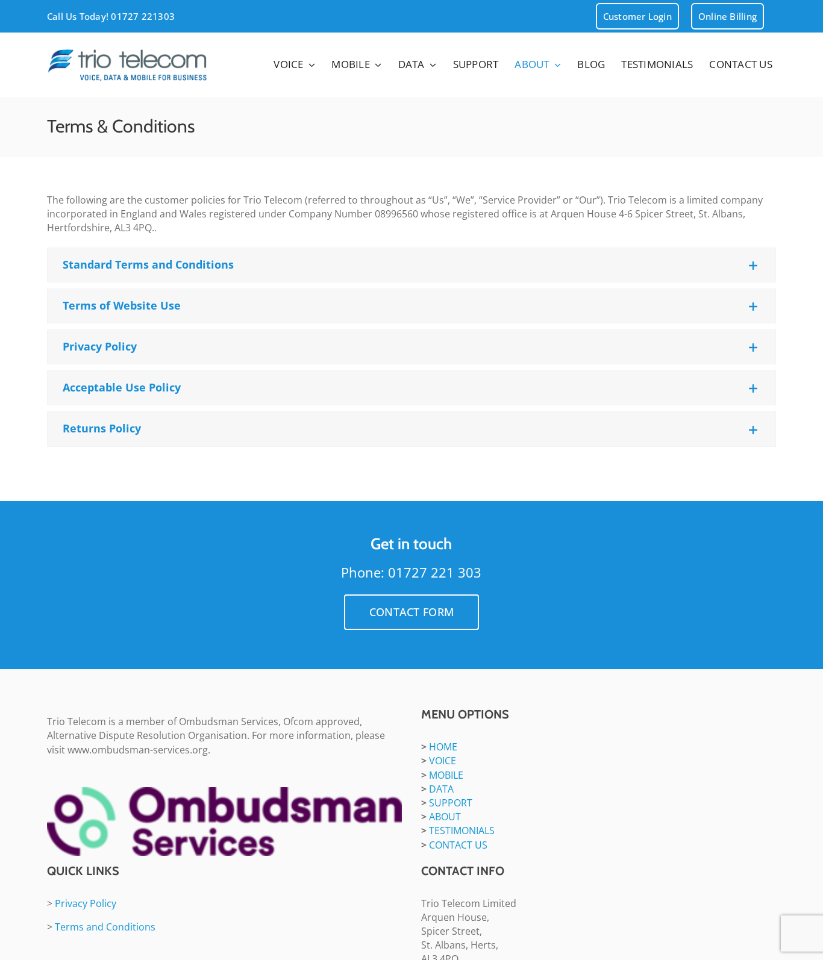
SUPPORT (450, 802)
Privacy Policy (85, 903)
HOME (443, 746)
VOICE (442, 760)
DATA (441, 789)
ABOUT (445, 816)
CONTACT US (458, 845)
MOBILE (446, 775)
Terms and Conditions (105, 927)
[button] (411, 265)
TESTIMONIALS (462, 830)
